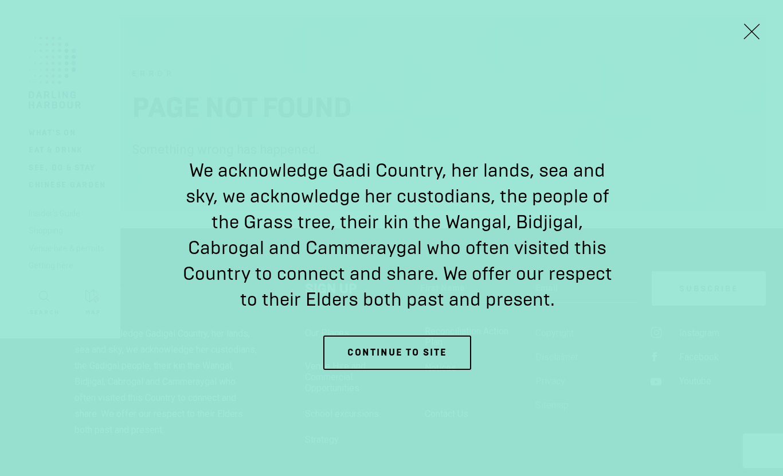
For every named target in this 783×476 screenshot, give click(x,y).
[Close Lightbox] (751, 31)
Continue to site (397, 352)
